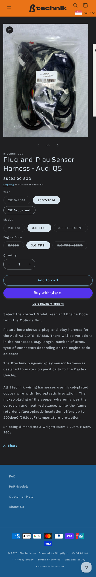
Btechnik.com (28, 553)
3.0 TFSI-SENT (72, 246)
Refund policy (79, 553)
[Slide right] (58, 145)
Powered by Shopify (52, 553)
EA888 (16, 246)
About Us (16, 507)
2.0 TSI (16, 229)
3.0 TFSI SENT (73, 229)
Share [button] (12, 445)
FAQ (12, 476)
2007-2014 (46, 200)
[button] (9, 8)
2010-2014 (19, 201)
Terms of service (49, 559)
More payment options (48, 303)
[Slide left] (38, 145)
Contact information (50, 566)
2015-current (19, 210)
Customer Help (21, 496)
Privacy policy (24, 559)
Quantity (10, 255)
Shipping (8, 184)
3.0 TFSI (39, 228)
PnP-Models (19, 486)
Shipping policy (75, 559)
